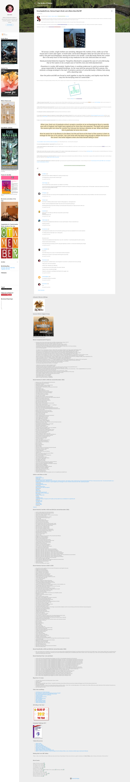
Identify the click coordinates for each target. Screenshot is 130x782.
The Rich (37, 495)
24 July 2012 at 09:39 (46, 280)
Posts (4, 33)
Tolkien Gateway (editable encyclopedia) (43, 749)
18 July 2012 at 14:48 (46, 216)
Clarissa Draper (51, 26)
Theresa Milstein (45, 276)
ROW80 (103, 146)
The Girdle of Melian (44, 3)
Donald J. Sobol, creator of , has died (58, 16)
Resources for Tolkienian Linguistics (42, 748)
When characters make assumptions (43, 487)
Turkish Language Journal (40, 701)
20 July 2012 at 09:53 (46, 256)
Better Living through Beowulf (41, 492)
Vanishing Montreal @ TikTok (41, 484)
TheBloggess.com (39, 497)
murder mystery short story (62, 24)
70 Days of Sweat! (39, 695)
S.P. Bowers (44, 192)
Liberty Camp (38, 490)
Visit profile (9, 24)
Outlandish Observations (40, 486)
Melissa (72, 98)
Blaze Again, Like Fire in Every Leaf (42, 493)
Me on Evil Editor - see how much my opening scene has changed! (48, 693)
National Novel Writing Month (41, 696)
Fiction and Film (39, 477)
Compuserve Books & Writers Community (43, 694)
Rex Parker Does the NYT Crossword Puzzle (44, 479)
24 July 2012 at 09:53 (46, 287)
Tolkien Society (38, 743)
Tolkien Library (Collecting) (41, 746)
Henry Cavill (45, 116)
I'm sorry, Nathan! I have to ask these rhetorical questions (47, 141)
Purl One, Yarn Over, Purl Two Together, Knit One (8, 268)
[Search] (114, 4)
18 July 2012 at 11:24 (46, 196)
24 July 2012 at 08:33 (46, 272)
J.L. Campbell (44, 249)
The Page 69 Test (39, 500)
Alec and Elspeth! (39, 699)
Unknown (44, 200)
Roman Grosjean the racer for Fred (97, 115)
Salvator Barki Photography (41, 698)
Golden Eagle (44, 220)
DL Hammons (44, 229)
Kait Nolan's (89, 151)
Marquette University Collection (41, 747)
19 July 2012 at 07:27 (46, 245)
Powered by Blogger (75, 778)
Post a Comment (41, 290)
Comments (5, 34)
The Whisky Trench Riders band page (43, 692)
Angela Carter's (53, 157)
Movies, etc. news (39, 744)
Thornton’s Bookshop (40, 745)
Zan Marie (44, 173)
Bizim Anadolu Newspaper (41, 700)
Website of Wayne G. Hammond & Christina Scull (45, 750)
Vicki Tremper (44, 182)
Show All (34, 507)
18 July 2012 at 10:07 (46, 179)
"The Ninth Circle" (39, 501)
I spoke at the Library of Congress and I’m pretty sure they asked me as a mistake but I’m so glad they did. (55, 498)
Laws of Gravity (38, 503)
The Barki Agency (39, 697)
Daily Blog (37, 489)
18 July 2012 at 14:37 (46, 207)
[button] (112, 11)
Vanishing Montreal (39, 483)
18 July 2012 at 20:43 (46, 234)
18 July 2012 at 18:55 (46, 225)
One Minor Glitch (39, 504)
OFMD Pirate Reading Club (40, 702)
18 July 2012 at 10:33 (46, 189)
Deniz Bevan (44, 283)
